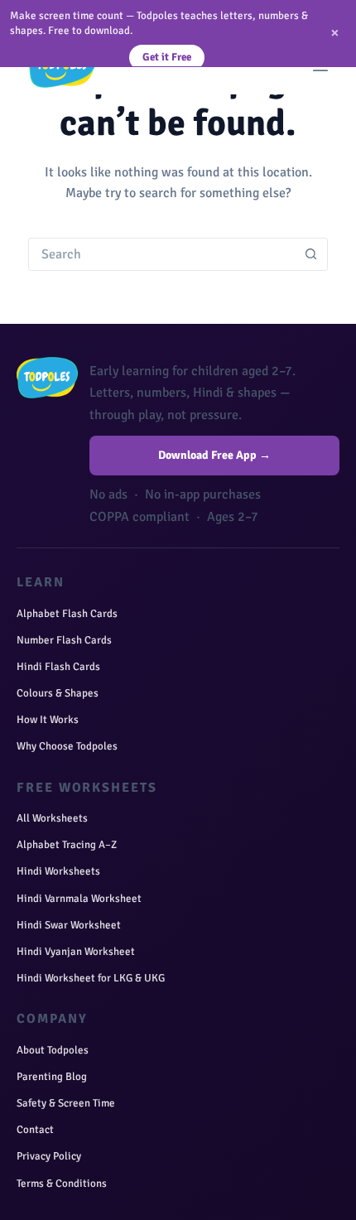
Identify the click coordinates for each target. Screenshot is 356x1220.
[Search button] (311, 254)
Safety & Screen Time (66, 1103)
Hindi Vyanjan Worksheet (76, 951)
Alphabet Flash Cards (67, 613)
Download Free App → (214, 455)
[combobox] (162, 254)
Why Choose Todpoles (67, 746)
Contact (35, 1129)
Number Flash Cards (64, 640)
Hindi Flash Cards (58, 666)
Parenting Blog (52, 1076)
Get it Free (166, 57)
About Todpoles (53, 1050)
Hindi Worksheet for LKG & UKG (91, 978)
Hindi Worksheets (58, 871)
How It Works (48, 719)
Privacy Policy (49, 1156)
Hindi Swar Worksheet (69, 925)
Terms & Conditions (62, 1183)
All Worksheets (52, 818)
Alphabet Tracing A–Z (67, 844)
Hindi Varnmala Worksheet (79, 898)
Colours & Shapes (58, 693)
